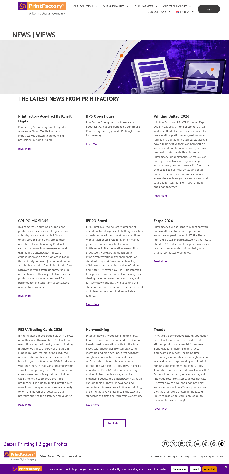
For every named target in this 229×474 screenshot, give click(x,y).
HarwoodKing (97, 329)
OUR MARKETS (144, 6)
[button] (114, 423)
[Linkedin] (181, 443)
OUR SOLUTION (83, 6)
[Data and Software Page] (221, 443)
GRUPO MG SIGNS (33, 220)
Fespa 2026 (163, 220)
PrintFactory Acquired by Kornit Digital (45, 118)
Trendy (159, 329)
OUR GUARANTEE (114, 6)
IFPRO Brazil (96, 220)
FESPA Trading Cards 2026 (40, 329)
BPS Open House (100, 116)
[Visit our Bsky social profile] (213, 443)
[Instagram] (189, 443)
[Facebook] (165, 443)
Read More (24, 148)
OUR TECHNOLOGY (175, 6)
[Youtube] (197, 443)
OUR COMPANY (156, 11)
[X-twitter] (173, 443)
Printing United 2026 (171, 116)
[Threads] (205, 443)
